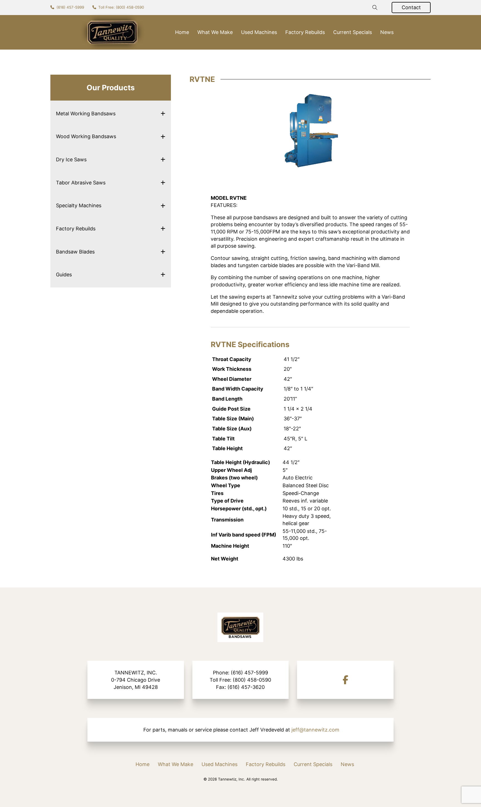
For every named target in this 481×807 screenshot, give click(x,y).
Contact (411, 7)
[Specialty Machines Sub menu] (163, 205)
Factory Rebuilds (305, 32)
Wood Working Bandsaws (86, 136)
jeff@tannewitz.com (315, 730)
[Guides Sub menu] (163, 274)
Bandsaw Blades (75, 252)
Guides (64, 274)
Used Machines (259, 32)
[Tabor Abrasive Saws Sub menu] (163, 182)
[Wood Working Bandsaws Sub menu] (163, 136)
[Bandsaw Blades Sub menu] (163, 251)
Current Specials (352, 32)
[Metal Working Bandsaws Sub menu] (163, 113)
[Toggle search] (375, 7)
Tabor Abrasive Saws (80, 183)
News (387, 32)
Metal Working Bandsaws (86, 113)
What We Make (215, 32)
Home (182, 32)
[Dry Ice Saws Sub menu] (163, 159)
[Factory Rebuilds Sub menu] (163, 228)
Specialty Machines (78, 205)
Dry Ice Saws (71, 159)
